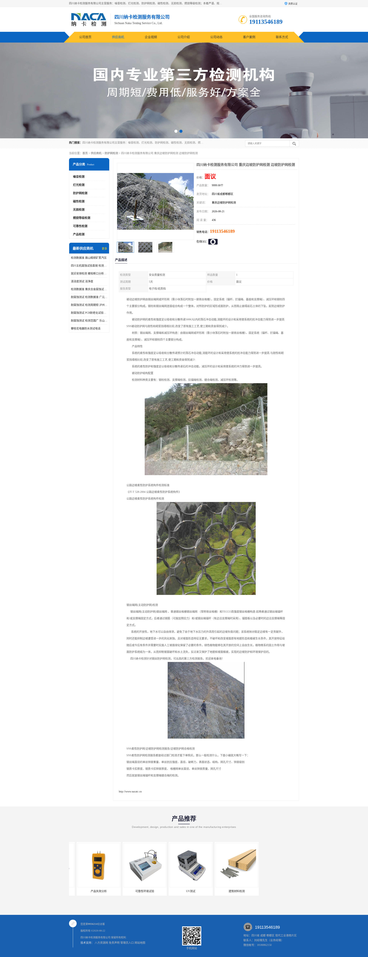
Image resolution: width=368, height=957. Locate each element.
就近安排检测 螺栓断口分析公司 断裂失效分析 (89, 273)
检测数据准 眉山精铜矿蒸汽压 (89, 257)
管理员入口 (127, 942)
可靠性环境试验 (91, 891)
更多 (104, 248)
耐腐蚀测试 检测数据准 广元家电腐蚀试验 (89, 297)
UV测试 (137, 891)
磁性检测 (79, 201)
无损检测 (79, 209)
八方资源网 (101, 942)
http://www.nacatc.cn (130, 791)
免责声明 (114, 942)
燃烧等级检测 (81, 217)
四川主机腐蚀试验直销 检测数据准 (89, 265)
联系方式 (282, 37)
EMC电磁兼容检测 (229, 891)
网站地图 (140, 942)
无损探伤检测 (275, 891)
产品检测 (79, 234)
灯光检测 (79, 184)
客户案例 (249, 37)
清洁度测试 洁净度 (82, 281)
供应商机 (118, 37)
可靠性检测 (80, 226)
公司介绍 (183, 37)
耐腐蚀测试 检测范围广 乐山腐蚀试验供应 (89, 320)
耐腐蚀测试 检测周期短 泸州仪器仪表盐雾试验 (89, 304)
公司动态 (216, 37)
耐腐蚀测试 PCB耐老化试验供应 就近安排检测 (89, 312)
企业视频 (151, 37)
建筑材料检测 (183, 891)
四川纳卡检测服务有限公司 (95, 937)
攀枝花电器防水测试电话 (85, 328)
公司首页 (85, 37)
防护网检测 (111, 153)
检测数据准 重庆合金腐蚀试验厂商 (89, 289)
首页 (85, 153)
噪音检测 (79, 176)
